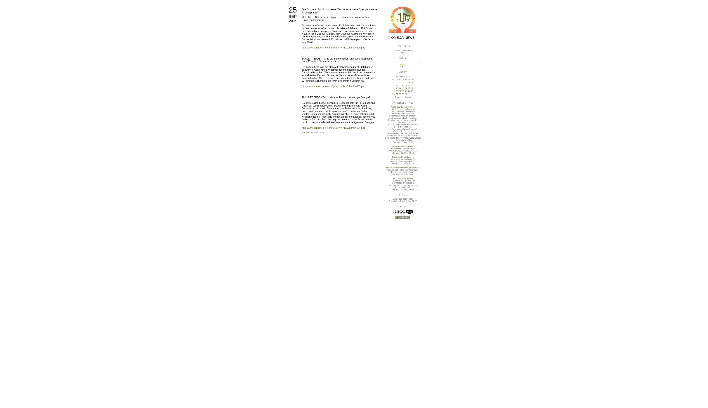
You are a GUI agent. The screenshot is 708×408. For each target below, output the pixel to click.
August (398, 97)
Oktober (408, 97)
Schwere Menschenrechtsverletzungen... (402, 168)
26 (393, 94)
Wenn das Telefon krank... (403, 107)
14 (400, 88)
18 (412, 88)
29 (403, 94)
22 (403, 91)
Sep (293, 16)
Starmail (305, 132)
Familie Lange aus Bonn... (402, 146)
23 (406, 91)
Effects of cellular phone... (402, 178)
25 (293, 10)
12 (393, 88)
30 (406, 94)
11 (412, 85)
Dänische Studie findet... (403, 157)
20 (397, 91)
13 (397, 88)
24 (409, 91)
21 (400, 91)
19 (393, 91)
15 (403, 88)
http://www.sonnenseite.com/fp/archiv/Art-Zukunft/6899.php (333, 47)
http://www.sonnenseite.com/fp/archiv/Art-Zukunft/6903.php (333, 86)
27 (397, 94)
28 (400, 94)
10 (409, 85)
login (403, 52)
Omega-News (403, 37)
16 (406, 88)
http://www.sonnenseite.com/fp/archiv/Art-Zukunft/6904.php (333, 127)
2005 (292, 21)
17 (409, 88)
